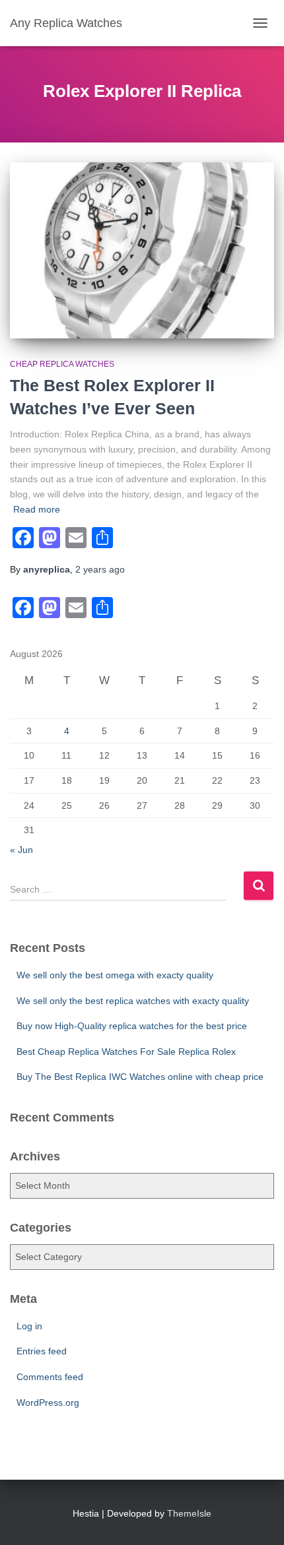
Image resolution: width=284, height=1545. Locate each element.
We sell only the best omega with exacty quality (115, 975)
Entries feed (42, 1351)
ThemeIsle (189, 1513)
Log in (29, 1326)
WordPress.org (48, 1402)
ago (100, 569)
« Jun (21, 849)
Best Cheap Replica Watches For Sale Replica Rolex (126, 1051)
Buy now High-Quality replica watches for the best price (132, 1026)
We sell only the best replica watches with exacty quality (133, 1000)
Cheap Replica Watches (62, 364)
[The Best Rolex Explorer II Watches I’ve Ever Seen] (142, 250)
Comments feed (50, 1377)
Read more (36, 509)
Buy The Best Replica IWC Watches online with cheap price (140, 1076)
